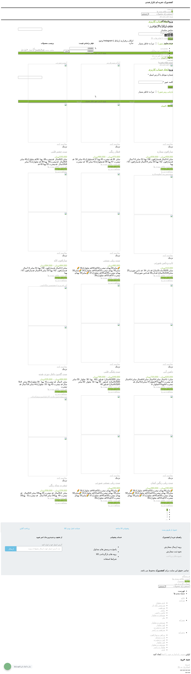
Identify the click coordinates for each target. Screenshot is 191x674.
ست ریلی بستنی (111, 260)
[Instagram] (57, 558)
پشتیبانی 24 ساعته (122, 528)
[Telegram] (38, 558)
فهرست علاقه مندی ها (163, 167)
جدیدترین (164, 53)
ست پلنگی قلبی (112, 371)
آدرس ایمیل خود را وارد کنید (52, 545)
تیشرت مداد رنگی (58, 485)
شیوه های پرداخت (174, 556)
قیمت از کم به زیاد (160, 56)
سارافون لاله (60, 260)
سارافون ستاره (165, 151)
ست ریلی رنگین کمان (162, 483)
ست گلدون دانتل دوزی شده (53, 374)
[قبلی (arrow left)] (189, 672)
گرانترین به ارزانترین (159, 58)
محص (52, 50)
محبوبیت (164, 48)
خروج (187, 664)
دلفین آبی (168, 371)
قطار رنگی (114, 151)
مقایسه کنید (168, 144)
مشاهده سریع (167, 172)
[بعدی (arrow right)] (186, 672)
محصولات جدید (33, 49)
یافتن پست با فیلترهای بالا (162, 38)
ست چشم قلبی (59, 151)
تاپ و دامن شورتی (163, 263)
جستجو (144, 14)
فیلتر (66, 51)
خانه (171, 21)
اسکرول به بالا (184, 667)
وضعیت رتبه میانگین (159, 51)
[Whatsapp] (48, 558)
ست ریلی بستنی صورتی (107, 483)
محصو (47, 50)
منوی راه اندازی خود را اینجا (173, 654)
